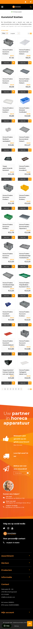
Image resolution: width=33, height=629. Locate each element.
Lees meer (5, 30)
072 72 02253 (5, 594)
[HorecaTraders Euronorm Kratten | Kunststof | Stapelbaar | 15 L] (25, 188)
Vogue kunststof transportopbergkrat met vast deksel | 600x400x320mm (8, 372)
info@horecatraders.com (8, 597)
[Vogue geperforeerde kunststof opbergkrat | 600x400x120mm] (8, 159)
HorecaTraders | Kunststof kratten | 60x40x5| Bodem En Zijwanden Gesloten (8, 110)
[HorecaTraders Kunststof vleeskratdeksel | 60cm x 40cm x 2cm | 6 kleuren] (8, 333)
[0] (30, 2)
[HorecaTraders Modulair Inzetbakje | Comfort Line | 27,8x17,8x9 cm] (25, 100)
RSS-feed (26, 622)
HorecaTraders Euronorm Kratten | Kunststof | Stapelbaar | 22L (24, 343)
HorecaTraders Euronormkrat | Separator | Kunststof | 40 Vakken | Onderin (24, 226)
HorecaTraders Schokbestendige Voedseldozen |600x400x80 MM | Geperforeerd (24, 255)
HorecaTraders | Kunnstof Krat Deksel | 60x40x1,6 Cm (24, 51)
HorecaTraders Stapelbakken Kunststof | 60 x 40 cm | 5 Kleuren (24, 284)
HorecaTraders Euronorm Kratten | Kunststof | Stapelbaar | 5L (8, 51)
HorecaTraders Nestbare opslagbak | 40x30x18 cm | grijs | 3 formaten (8, 139)
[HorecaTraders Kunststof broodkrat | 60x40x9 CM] (25, 159)
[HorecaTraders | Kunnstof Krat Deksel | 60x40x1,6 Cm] (25, 42)
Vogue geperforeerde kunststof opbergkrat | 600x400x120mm (8, 168)
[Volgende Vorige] (21, 389)
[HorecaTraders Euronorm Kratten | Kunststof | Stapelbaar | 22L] (25, 333)
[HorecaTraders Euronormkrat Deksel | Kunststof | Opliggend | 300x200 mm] (25, 71)
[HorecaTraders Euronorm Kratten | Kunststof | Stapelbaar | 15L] (8, 188)
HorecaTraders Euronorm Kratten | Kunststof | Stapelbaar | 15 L (24, 197)
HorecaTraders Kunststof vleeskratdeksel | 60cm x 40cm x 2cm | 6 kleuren (8, 343)
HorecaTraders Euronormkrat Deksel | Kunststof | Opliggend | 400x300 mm (24, 139)
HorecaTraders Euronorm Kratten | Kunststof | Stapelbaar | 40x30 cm (8, 226)
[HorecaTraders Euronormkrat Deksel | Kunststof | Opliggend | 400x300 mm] (25, 129)
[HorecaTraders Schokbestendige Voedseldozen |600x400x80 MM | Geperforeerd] (25, 246)
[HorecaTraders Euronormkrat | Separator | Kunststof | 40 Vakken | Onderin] (25, 217)
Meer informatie (18, 445)
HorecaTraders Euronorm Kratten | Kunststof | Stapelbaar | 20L (8, 255)
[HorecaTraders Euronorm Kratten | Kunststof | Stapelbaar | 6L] (8, 71)
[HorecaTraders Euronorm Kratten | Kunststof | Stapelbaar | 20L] (8, 246)
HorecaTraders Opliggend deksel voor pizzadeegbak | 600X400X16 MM (24, 372)
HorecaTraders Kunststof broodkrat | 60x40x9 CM (24, 168)
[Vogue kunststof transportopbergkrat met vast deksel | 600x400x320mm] (8, 362)
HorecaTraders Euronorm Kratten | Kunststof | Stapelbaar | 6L (8, 81)
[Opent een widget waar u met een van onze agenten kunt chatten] (6, 626)
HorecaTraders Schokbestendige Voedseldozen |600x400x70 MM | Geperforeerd (8, 284)
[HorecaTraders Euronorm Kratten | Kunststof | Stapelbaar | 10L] (25, 304)
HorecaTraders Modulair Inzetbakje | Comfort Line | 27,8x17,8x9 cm (24, 110)
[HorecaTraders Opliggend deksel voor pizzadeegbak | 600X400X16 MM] (25, 362)
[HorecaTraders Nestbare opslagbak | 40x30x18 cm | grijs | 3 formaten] (8, 129)
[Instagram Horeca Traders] (8, 528)
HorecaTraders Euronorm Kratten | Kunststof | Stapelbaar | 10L (24, 314)
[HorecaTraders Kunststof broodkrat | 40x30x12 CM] (8, 304)
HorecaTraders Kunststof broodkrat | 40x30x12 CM (8, 314)
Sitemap (16, 626)
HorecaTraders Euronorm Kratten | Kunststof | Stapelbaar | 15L (8, 197)
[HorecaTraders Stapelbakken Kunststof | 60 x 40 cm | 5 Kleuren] (25, 275)
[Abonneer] (28, 473)
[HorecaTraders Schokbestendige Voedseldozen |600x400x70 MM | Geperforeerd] (8, 275)
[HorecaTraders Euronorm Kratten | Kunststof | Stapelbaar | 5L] (8, 42)
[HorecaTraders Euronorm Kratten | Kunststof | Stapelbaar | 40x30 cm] (8, 217)
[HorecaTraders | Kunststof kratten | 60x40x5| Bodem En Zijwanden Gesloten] (8, 100)
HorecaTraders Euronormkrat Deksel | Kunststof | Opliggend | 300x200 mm (24, 81)
